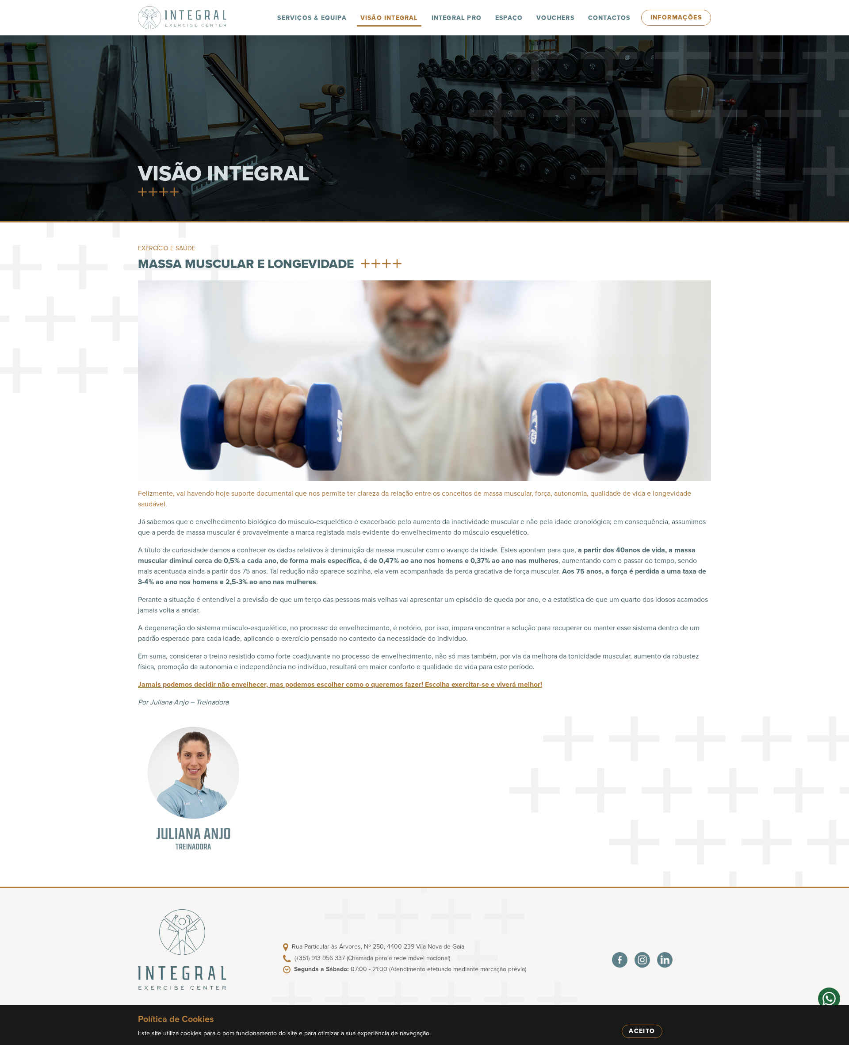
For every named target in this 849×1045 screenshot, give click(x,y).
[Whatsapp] (829, 999)
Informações (676, 17)
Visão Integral (389, 18)
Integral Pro (457, 18)
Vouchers (555, 18)
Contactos (609, 18)
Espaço (509, 18)
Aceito (642, 1031)
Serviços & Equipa (311, 18)
